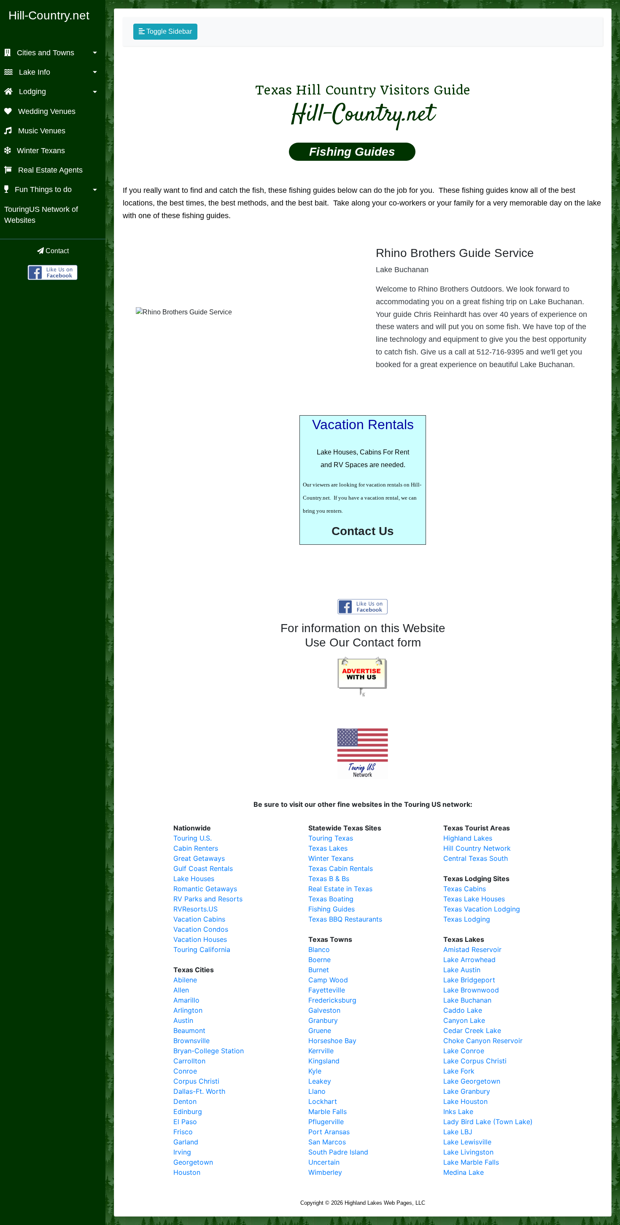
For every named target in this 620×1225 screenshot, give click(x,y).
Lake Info (33, 72)
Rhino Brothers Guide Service (455, 253)
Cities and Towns (44, 53)
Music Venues (40, 131)
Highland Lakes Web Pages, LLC (385, 1203)
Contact (56, 250)
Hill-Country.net (48, 15)
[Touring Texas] (52, 271)
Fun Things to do (42, 189)
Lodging (31, 91)
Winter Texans (40, 150)
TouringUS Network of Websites (41, 214)
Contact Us (363, 531)
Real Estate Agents (49, 170)
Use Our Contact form (363, 642)
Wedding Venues (45, 111)
